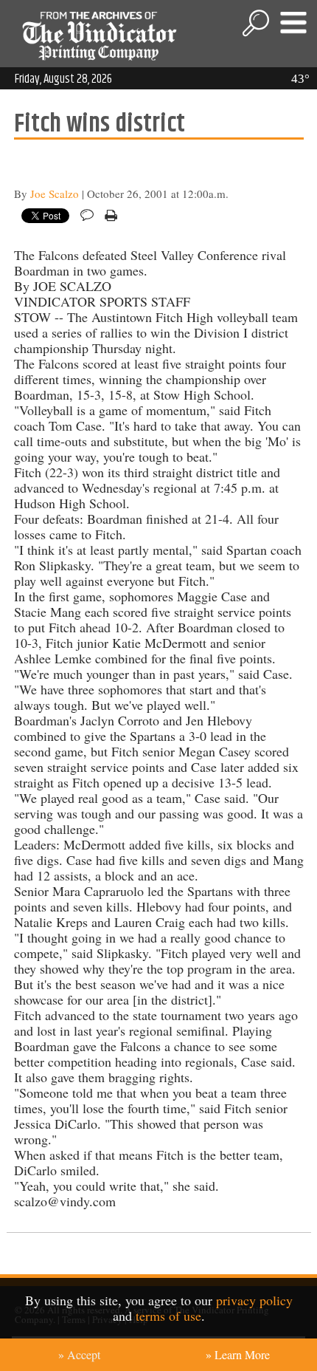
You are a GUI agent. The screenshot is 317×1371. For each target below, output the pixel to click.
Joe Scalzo (54, 193)
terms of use (168, 1315)
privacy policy (254, 1300)
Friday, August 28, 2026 (63, 79)
